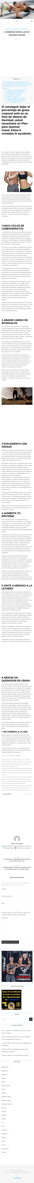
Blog (7, 1172)
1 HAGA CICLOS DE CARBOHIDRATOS (15, 90)
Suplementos (24, 29)
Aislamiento (5, 1070)
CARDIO (4, 1093)
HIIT (3, 1122)
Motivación (4, 1133)
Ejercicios (9, 29)
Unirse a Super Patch (24, 1172)
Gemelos (4, 1115)
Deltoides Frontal (6, 1096)
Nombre (4, 889)
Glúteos (4, 1119)
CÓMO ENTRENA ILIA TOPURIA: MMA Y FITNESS (15, 1055)
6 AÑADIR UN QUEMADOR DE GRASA (15, 100)
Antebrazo (4, 1074)
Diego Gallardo (17, 6)
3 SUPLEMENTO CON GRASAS (13, 94)
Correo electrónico (7, 896)
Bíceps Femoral (6, 1085)
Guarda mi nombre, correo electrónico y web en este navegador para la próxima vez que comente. (16, 913)
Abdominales (5, 1067)
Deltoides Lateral (6, 1100)
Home (10, 1172)
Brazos (3, 1089)
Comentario (5, 918)
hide (20, 79)
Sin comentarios (28, 794)
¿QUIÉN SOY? (15, 1172)
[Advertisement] (17, 59)
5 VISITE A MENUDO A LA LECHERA (14, 98)
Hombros (4, 1130)
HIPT (3, 1126)
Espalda (4, 1111)
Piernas (4, 1145)
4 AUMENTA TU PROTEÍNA (12, 96)
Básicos (4, 1078)
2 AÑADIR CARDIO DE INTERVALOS (14, 92)
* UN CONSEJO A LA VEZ (14, 102)
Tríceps (4, 1152)
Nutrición (16, 29)
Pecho (3, 1141)
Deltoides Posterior (7, 1104)
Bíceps (3, 1082)
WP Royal (20, 1170)
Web (3, 903)
